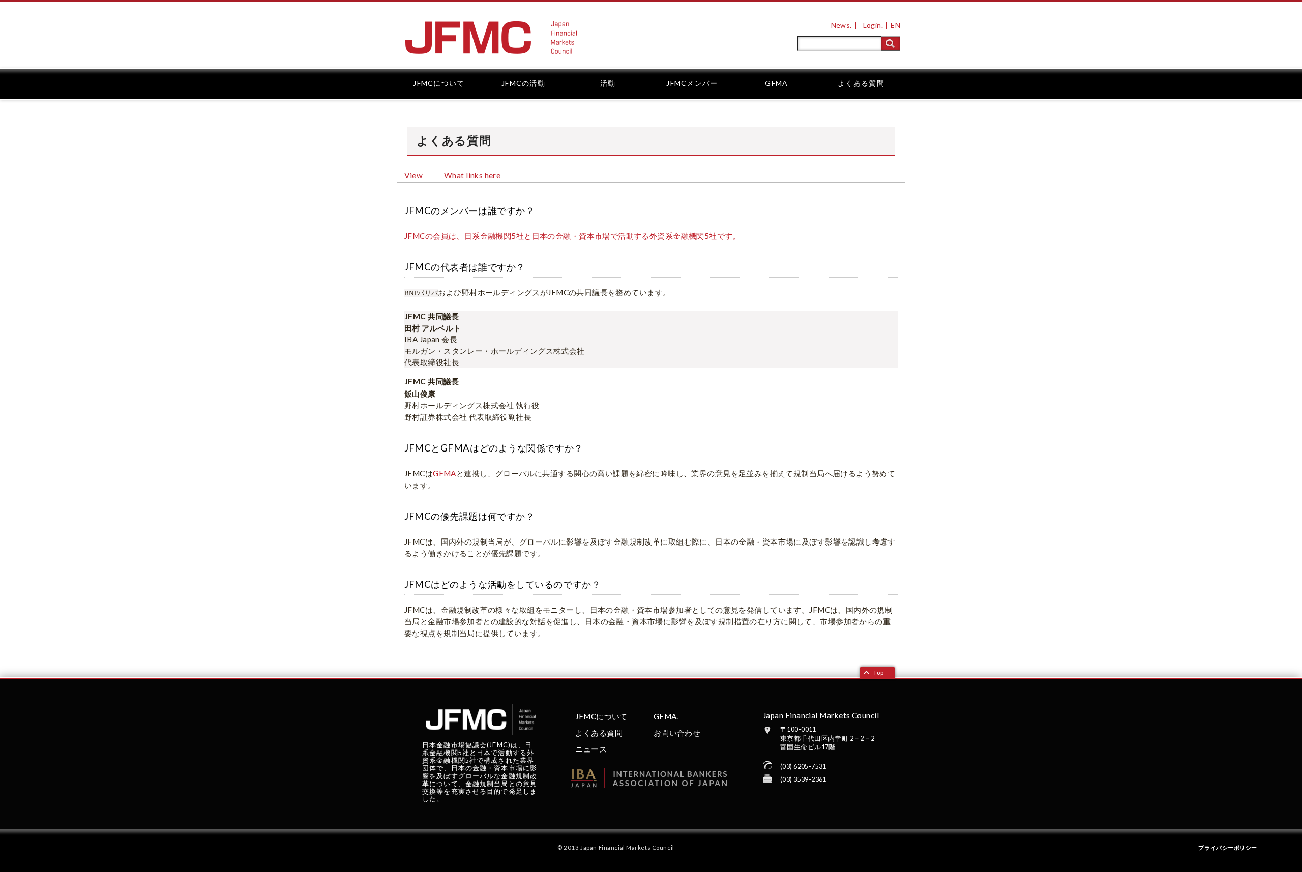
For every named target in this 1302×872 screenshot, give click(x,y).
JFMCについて (438, 83)
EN (895, 25)
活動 (608, 83)
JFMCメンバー (692, 83)
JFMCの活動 (523, 83)
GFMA (776, 83)
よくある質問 (861, 83)
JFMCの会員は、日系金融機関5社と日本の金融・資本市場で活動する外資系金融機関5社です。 (572, 235)
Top (878, 672)
